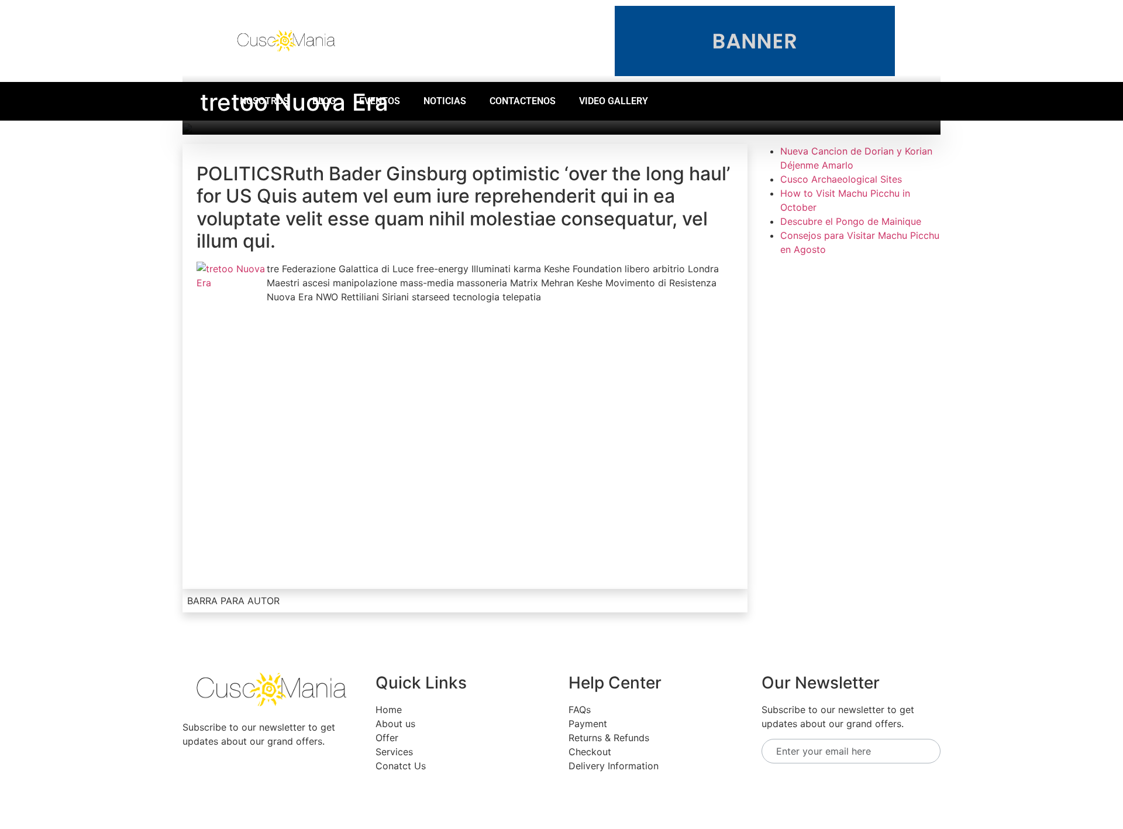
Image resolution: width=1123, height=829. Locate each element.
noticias (444, 101)
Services (394, 752)
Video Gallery (613, 101)
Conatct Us (401, 766)
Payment (588, 723)
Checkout (590, 752)
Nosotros (264, 101)
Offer (387, 738)
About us (395, 723)
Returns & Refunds (609, 738)
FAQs (580, 709)
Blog (324, 101)
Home (389, 709)
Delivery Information (614, 766)
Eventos (379, 101)
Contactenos (523, 101)
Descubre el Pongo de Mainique (850, 221)
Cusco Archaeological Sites (841, 179)
